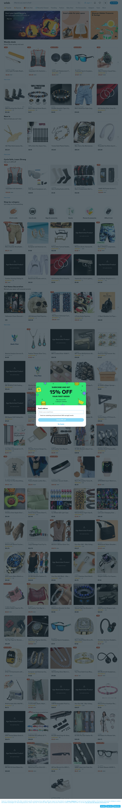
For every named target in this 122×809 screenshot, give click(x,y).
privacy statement (72, 801)
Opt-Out (109, 806)
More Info (117, 806)
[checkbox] (39, 415)
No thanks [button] (61, 424)
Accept (103, 806)
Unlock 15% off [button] (61, 420)
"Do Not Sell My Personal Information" (96, 802)
